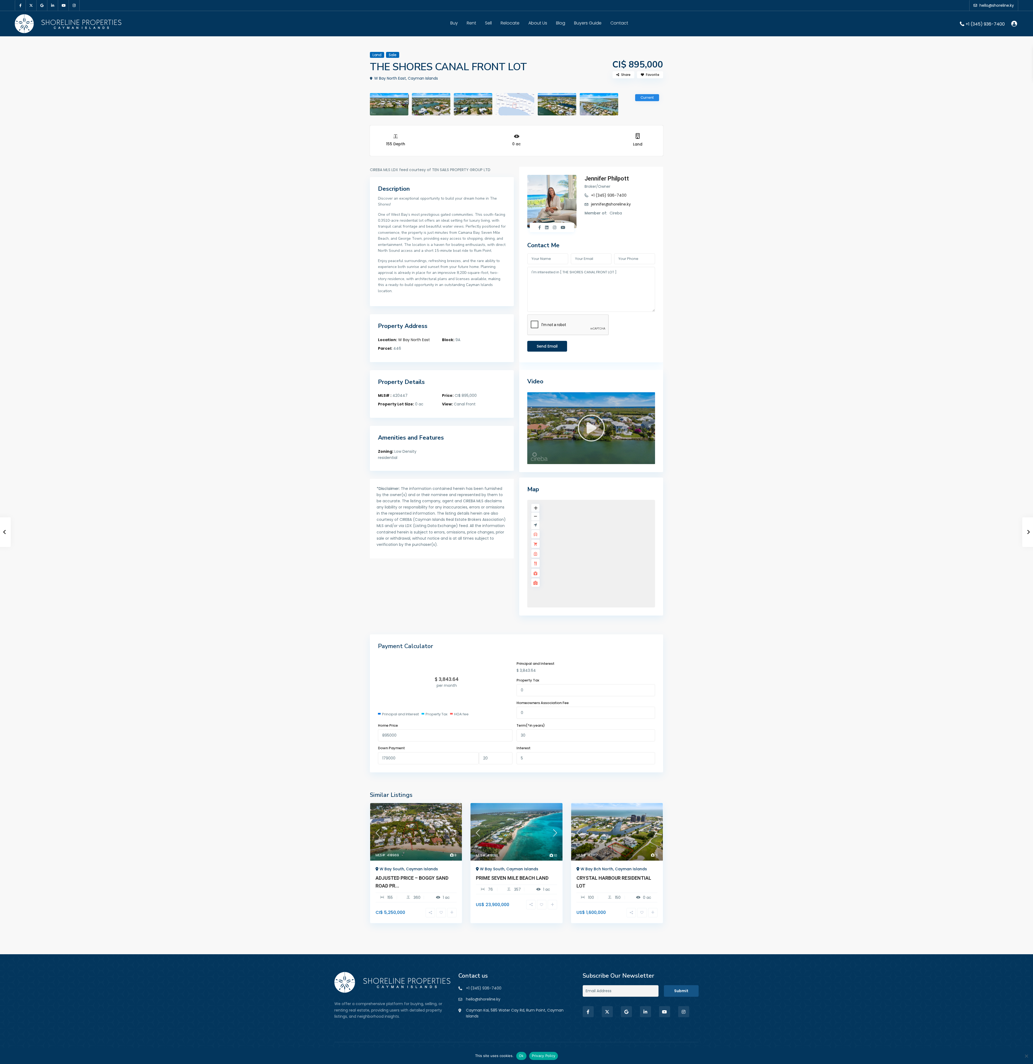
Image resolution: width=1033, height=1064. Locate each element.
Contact (619, 23)
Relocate (510, 23)
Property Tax (527, 680)
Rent (471, 23)
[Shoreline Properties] (392, 982)
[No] (1026, 1056)
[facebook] (20, 5)
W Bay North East (414, 339)
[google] (42, 5)
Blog (560, 23)
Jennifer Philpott (607, 178)
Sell (488, 23)
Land (637, 144)
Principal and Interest (535, 663)
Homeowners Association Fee (542, 702)
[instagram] (74, 5)
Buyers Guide (588, 23)
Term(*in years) (530, 725)
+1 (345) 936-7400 (985, 24)
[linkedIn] (52, 5)
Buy (454, 23)
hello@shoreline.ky (483, 999)
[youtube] (63, 5)
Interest (523, 748)
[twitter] (31, 5)
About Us (537, 23)
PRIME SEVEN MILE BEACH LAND (512, 878)
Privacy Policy (544, 1056)
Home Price (388, 725)
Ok (521, 1056)
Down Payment (391, 748)
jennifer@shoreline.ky (611, 204)
